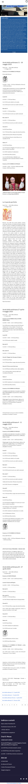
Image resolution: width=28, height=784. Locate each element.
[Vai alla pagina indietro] (5, 705)
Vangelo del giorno (5, 770)
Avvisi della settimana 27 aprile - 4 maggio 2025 (14, 310)
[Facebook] (20, 779)
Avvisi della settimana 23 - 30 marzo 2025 (11, 700)
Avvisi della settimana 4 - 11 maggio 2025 (12, 423)
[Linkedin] (26, 779)
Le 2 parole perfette (10, 202)
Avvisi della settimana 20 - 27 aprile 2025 (13, 568)
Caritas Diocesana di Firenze (8, 767)
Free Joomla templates (12, 783)
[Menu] (3, 2)
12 (25, 704)
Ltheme (19, 783)
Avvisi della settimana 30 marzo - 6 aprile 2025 (12, 697)
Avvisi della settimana (13, 67)
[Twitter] (23, 779)
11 (22, 704)
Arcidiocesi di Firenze (6, 764)
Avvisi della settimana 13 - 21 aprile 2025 (11, 692)
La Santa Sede (4, 761)
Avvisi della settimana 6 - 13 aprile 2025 (10, 695)
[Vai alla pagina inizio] (2, 705)
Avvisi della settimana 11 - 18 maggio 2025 (13, 63)
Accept (14, 52)
